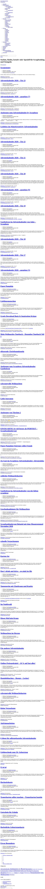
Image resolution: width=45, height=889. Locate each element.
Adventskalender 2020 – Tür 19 (12, 206)
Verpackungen (35, 872)
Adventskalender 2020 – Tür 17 (12, 255)
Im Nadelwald (6, 604)
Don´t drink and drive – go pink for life (16, 571)
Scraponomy (2, 2)
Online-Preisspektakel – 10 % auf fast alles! (17, 663)
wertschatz (31, 328)
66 (3, 862)
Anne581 (10, 339)
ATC (19, 869)
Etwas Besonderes (7, 843)
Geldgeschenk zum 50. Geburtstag (14, 752)
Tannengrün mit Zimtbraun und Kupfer (16, 586)
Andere (11, 341)
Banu (10, 70)
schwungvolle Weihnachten (11, 384)
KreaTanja (10, 115)
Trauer (22, 872)
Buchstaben (29, 869)
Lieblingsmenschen (8, 301)
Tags (19, 872)
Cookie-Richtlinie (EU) (7, 883)
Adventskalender (5, 869)
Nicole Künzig (11, 319)
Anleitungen (14, 869)
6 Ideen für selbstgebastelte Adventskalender (18, 738)
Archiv (1, 879)
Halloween (23, 870)
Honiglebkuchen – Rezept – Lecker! (14, 678)
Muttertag (9, 872)
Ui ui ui (3, 767)
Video (42, 872)
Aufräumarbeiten (7, 723)
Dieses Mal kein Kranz (9, 618)
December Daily (35, 869)
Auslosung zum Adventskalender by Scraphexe (19, 113)
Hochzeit (29, 870)
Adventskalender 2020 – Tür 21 (12, 158)
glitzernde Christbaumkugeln (12, 351)
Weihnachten (4, 874)
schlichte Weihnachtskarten (11, 476)
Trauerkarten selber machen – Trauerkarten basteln (21, 797)
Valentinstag (27, 872)
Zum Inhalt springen (4, 0)
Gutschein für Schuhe (9, 812)
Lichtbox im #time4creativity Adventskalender (19, 127)
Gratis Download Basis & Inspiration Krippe (18, 316)
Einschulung (40, 869)
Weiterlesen (2, 76)
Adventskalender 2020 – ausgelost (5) (15, 270)
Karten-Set (4, 556)
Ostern (16, 872)
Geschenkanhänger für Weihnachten (15, 509)
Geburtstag (16, 871)
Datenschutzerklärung (7, 881)
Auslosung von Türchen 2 (10, 412)
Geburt (11, 870)
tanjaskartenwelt (12, 415)
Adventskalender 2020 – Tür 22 (12, 142)
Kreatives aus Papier (12, 129)
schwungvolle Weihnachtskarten (13, 693)
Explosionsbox (4, 870)
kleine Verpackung (7, 708)
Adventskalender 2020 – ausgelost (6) (15, 190)
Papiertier (10, 371)
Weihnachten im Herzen (10, 633)
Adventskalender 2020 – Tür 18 (12, 239)
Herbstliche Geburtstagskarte (12, 827)
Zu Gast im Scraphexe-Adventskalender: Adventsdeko (22, 461)
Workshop (12, 874)
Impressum (5, 882)
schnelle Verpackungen (9, 541)
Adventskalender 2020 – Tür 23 (12, 80)
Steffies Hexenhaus (12, 401)
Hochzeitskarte (6, 782)
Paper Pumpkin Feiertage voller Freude (16, 446)
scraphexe (10, 83)
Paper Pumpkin (6, 286)
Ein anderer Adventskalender (12, 648)
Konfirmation (35, 870)
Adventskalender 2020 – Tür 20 (12, 174)
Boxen (23, 869)
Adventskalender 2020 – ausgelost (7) (15, 97)
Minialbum (3, 872)
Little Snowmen (6, 399)
